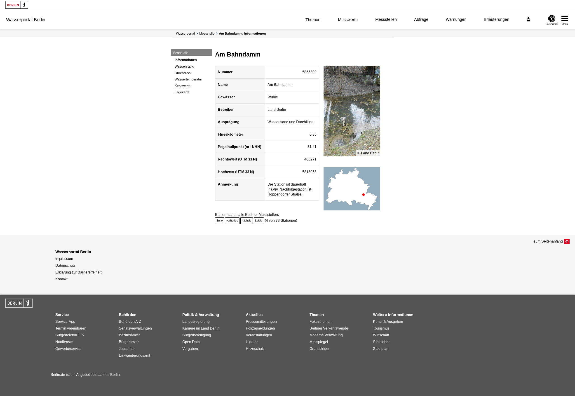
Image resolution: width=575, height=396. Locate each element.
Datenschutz (65, 265)
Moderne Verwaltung (326, 335)
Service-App (65, 321)
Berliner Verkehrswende (329, 328)
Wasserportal (185, 33)
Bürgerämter (129, 342)
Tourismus (381, 328)
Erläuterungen (496, 19)
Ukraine (252, 342)
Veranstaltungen (259, 335)
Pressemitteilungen (261, 321)
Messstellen (386, 19)
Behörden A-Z (130, 321)
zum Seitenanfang (548, 241)
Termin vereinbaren (70, 328)
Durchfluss (183, 73)
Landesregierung (196, 321)
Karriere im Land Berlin (200, 328)
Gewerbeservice (68, 349)
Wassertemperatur (188, 79)
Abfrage (421, 19)
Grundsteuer (319, 349)
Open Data (191, 342)
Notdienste (64, 342)
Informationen (186, 60)
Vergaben (190, 349)
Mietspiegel (319, 342)
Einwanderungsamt (134, 355)
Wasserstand (184, 66)
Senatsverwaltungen (135, 328)
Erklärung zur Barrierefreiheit (78, 272)
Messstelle (206, 33)
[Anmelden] (529, 19)
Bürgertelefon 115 (69, 335)
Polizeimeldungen (260, 328)
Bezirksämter (129, 335)
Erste (219, 220)
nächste (246, 220)
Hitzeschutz (255, 349)
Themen (312, 19)
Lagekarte (182, 92)
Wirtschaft (381, 335)
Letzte (259, 220)
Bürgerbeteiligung (196, 335)
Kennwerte (182, 86)
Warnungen (456, 19)
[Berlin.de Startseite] (16, 5)
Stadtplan (380, 349)
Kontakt (61, 279)
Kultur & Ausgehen (388, 321)
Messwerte (348, 19)
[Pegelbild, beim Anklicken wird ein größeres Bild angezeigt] (352, 111)
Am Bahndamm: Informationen (242, 33)
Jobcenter (127, 349)
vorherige (232, 220)
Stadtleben (381, 342)
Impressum (64, 259)
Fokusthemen (320, 321)
